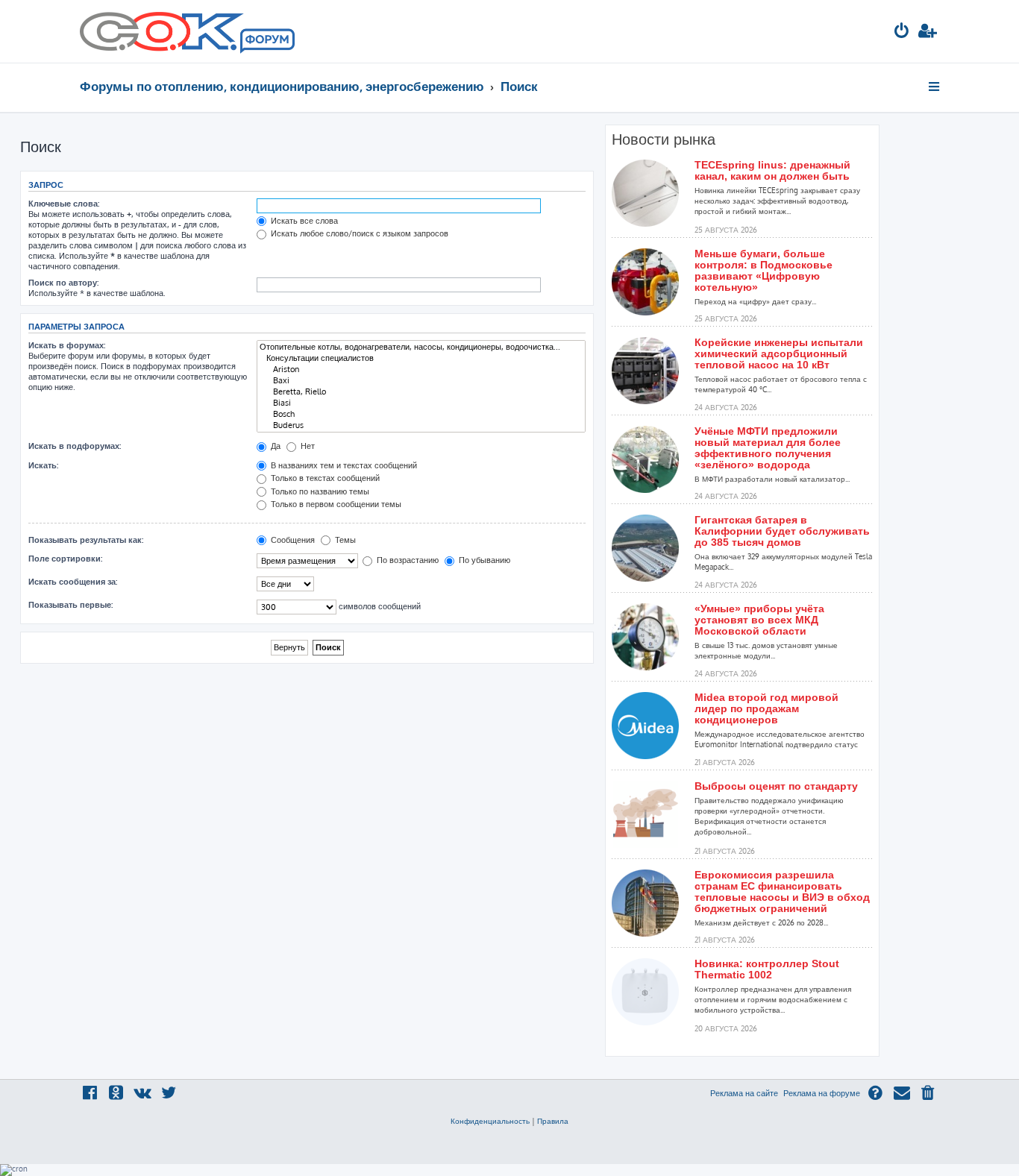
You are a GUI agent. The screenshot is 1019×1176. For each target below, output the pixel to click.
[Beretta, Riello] (421, 391)
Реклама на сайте (744, 1093)
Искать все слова (303, 221)
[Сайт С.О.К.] (187, 31)
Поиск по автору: (63, 282)
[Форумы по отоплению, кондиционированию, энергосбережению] (266, 41)
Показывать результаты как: (85, 540)
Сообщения (292, 540)
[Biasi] (421, 403)
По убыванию (483, 560)
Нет (306, 446)
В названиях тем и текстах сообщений (343, 465)
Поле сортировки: (65, 558)
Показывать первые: (70, 605)
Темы (344, 540)
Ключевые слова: (63, 203)
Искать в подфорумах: (74, 446)
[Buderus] (421, 425)
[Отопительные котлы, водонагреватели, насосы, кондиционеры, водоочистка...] (421, 347)
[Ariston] (421, 369)
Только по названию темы (319, 491)
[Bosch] (421, 414)
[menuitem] (901, 32)
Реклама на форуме (821, 1093)
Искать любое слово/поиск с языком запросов (358, 233)
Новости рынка (663, 139)
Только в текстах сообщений (324, 478)
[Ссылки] (935, 86)
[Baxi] (421, 380)
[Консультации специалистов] (421, 358)
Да (274, 446)
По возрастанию (406, 560)
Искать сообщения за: (72, 581)
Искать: (43, 465)
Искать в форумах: (66, 345)
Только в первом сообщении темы (335, 504)
